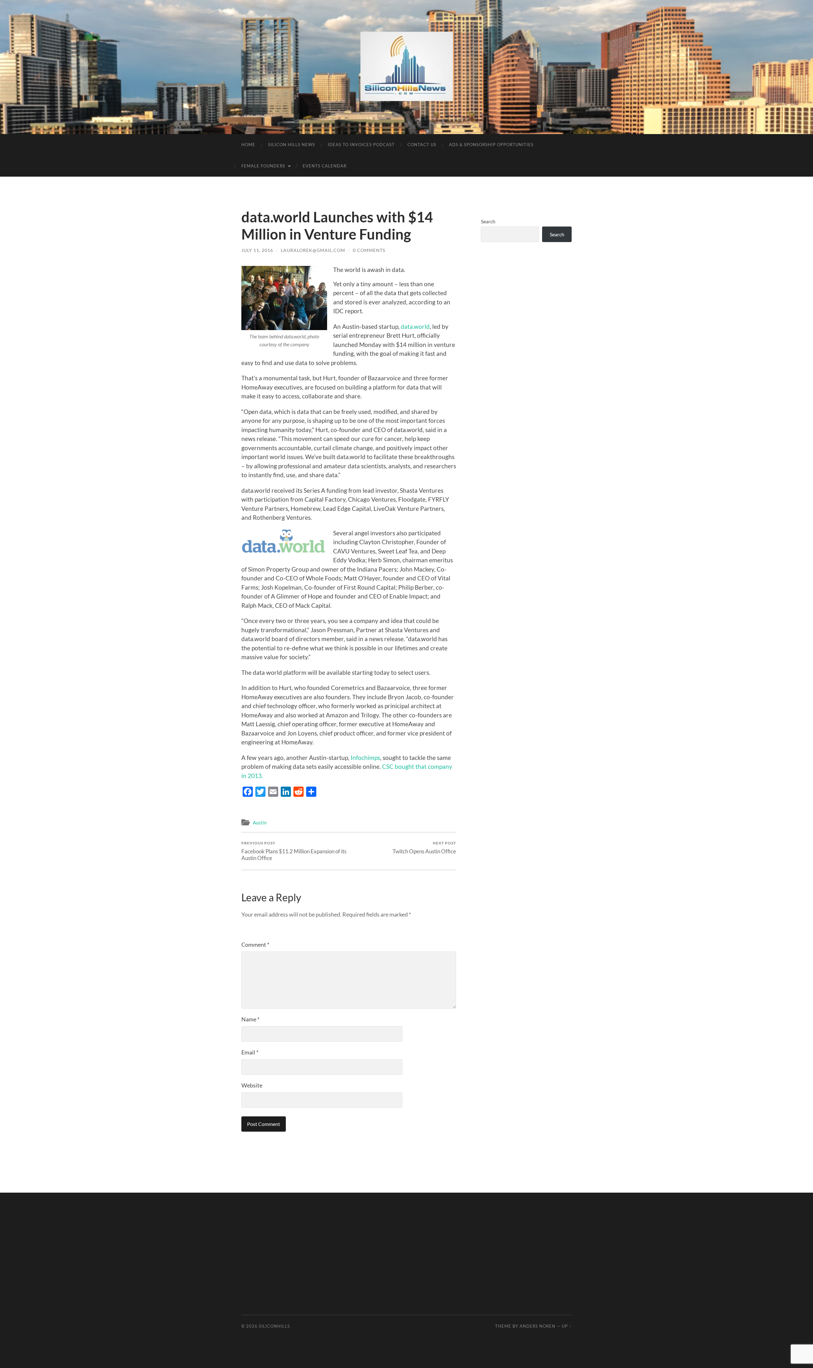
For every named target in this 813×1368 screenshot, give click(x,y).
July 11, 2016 (257, 250)
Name (250, 1019)
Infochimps (365, 757)
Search (488, 221)
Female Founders (263, 165)
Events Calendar (324, 165)
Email (250, 1052)
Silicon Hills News (291, 144)
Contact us (421, 144)
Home (248, 144)
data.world (415, 326)
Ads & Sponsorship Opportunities (491, 144)
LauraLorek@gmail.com (313, 250)
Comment (255, 944)
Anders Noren (537, 1326)
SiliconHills (274, 1326)
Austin (259, 822)
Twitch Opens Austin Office (424, 847)
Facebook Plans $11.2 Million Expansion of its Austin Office (293, 851)
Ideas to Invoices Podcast (361, 144)
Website (251, 1085)
